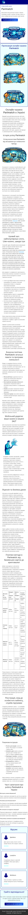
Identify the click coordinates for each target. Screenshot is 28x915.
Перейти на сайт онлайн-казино (14, 904)
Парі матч (15, 220)
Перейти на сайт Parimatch (9, 20)
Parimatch (21, 251)
